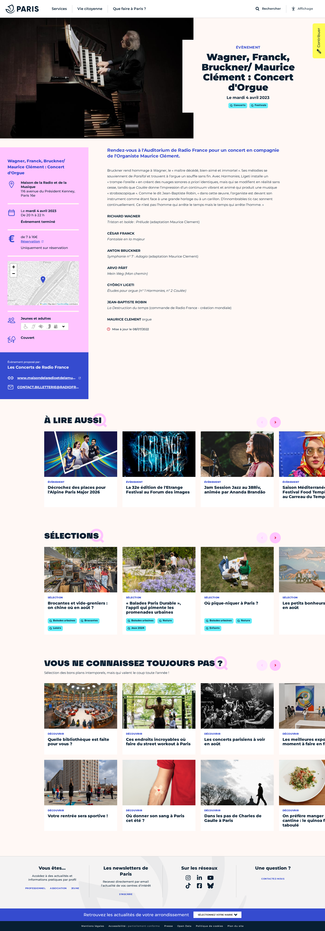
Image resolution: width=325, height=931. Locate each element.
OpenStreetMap (63, 304)
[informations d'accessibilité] (45, 326)
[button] (43, 279)
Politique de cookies (209, 926)
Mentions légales (92, 926)
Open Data (184, 926)
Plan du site (236, 926)
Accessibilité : (134, 926)
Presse (168, 926)
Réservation (30, 241)
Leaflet (44, 304)
